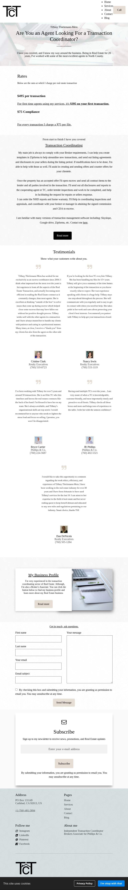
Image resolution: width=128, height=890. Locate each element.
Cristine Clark (38, 361)
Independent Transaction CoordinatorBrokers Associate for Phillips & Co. (83, 832)
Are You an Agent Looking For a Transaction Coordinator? (64, 36)
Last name (20, 646)
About (107, 9)
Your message (74, 632)
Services (108, 5)
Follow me (22, 825)
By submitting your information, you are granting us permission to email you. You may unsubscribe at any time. (64, 774)
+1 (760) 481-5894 (25, 810)
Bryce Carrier (38, 446)
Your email (21, 660)
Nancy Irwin (89, 361)
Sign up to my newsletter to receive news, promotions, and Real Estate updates (64, 739)
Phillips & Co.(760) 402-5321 (89, 451)
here (85, 222)
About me (70, 825)
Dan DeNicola (64, 536)
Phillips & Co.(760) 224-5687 (38, 451)
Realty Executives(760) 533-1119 (89, 366)
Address (20, 795)
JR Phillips (89, 446)
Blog (107, 17)
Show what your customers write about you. (64, 258)
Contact (108, 13)
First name (20, 632)
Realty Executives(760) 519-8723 (38, 366)
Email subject (22, 673)
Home (107, 1)
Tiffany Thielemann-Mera (64, 27)
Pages (68, 795)
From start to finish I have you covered (64, 139)
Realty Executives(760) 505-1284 (64, 541)
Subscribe (64, 732)
